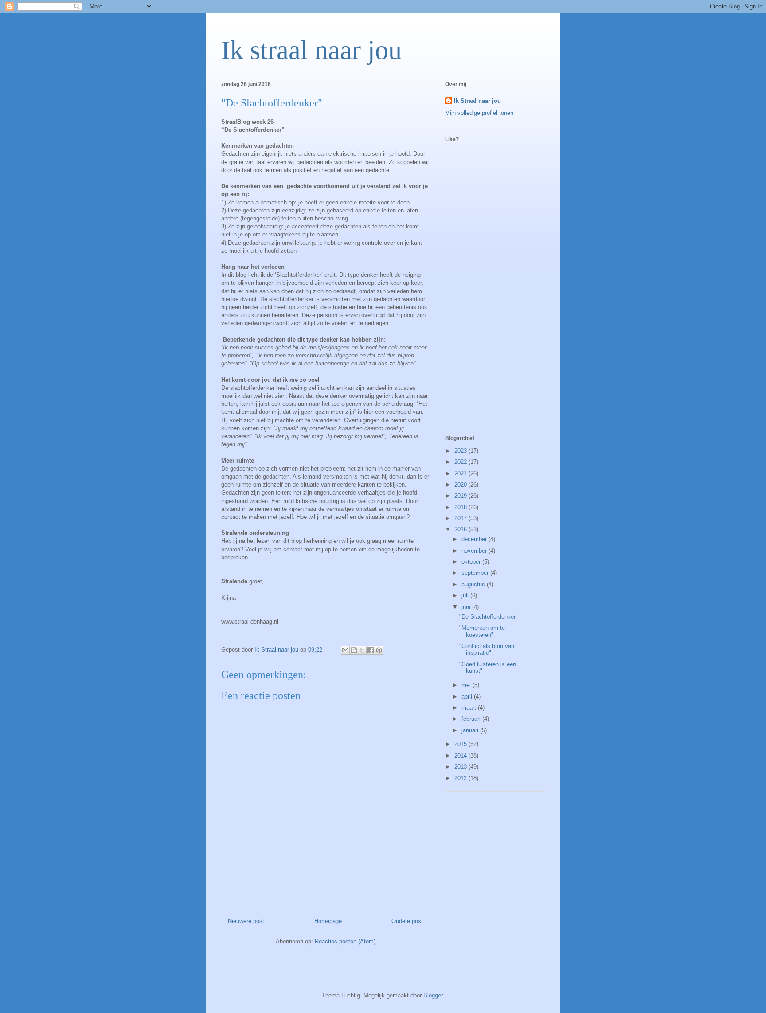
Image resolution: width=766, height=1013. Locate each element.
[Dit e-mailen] (345, 650)
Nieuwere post (246, 921)
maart (469, 707)
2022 (461, 462)
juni (466, 607)
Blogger (432, 995)
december (475, 539)
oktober (471, 561)
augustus (474, 584)
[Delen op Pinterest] (379, 650)
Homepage (328, 921)
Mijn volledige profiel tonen (479, 113)
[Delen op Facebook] (370, 650)
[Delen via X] (362, 650)
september (475, 572)
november (475, 550)
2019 (461, 495)
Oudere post (407, 921)
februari (471, 718)
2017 (461, 518)
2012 (461, 778)
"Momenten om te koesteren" (482, 631)
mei (467, 685)
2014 (461, 755)
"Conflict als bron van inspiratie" (486, 649)
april (467, 696)
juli (465, 595)
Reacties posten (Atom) (345, 941)
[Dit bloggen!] (353, 650)
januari (470, 730)
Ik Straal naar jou (477, 101)
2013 (461, 766)
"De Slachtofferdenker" (488, 616)
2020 (461, 484)
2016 (461, 529)
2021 (461, 473)
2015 (461, 744)
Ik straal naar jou (311, 50)
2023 (461, 451)
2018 (461, 507)
